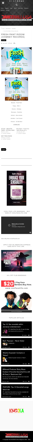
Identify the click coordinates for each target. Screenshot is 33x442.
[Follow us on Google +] (12, 1)
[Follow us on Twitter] (17, 1)
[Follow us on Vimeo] (10, 1)
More (25, 331)
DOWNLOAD (16, 124)
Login (11, 8)
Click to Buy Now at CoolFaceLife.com (10, 238)
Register (7, 8)
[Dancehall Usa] (16, 17)
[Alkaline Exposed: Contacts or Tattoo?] (5, 359)
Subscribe (20, 8)
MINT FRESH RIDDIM (6, 136)
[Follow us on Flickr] (23, 1)
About (15, 8)
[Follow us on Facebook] (15, 1)
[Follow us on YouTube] (21, 1)
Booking (2, 10)
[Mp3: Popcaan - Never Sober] (5, 344)
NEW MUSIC (8, 28)
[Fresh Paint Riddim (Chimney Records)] (16, 60)
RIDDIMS (14, 28)
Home (2, 8)
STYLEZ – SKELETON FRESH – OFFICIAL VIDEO (8, 129)
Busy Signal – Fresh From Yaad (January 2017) (22, 129)
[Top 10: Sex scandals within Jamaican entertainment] (5, 331)
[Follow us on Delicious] (19, 1)
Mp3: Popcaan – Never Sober (13, 341)
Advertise (26, 8)
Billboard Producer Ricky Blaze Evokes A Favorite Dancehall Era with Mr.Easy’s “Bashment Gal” (16, 371)
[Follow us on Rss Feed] (14, 1)
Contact (7, 10)
